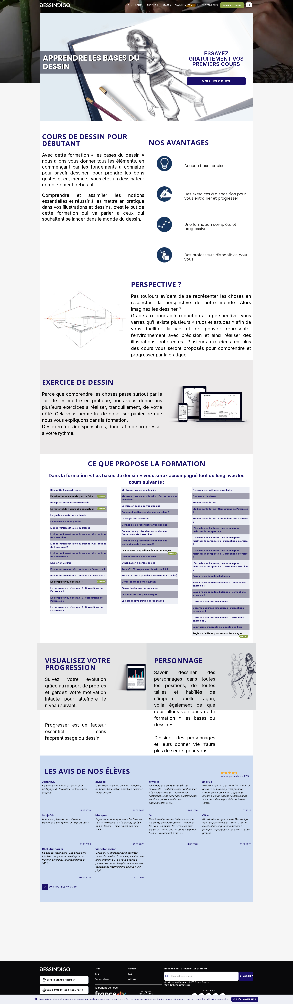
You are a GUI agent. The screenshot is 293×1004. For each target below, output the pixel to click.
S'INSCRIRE (246, 976)
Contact (132, 968)
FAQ (130, 974)
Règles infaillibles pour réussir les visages (217, 633)
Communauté (183, 5)
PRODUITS (152, 5)
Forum (97, 968)
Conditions (186, 985)
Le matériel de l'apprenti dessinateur (72, 508)
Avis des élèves (102, 979)
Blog (97, 974)
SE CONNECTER (209, 5)
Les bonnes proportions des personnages (146, 550)
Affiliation (132, 979)
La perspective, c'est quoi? (66, 581)
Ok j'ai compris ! (244, 999)
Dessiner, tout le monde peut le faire (71, 496)
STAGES (167, 5)
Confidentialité (171, 985)
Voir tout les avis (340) (63, 886)
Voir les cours (216, 81)
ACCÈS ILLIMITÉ (232, 5)
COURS (139, 5)
